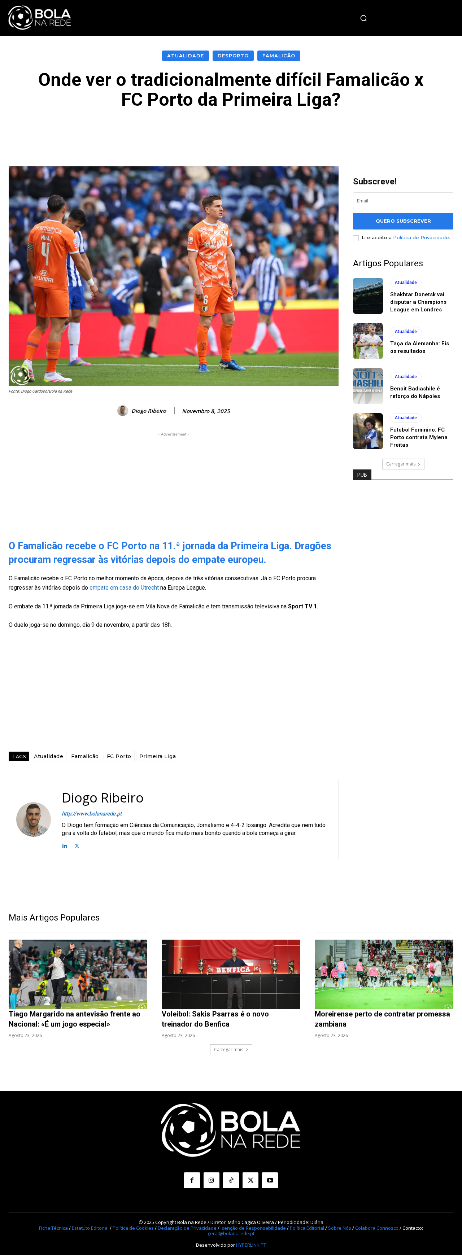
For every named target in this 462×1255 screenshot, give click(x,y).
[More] (393, 131)
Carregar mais (400, 464)
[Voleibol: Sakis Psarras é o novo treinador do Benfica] (231, 974)
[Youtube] (270, 1180)
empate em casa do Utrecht (123, 587)
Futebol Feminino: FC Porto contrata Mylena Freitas (419, 437)
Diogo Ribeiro (148, 410)
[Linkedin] (64, 845)
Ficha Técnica (53, 1227)
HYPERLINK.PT (251, 1244)
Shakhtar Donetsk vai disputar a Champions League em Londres (418, 302)
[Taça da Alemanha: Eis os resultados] (368, 341)
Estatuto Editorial (90, 1227)
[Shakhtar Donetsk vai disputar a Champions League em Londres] (368, 296)
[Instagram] (211, 1180)
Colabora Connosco (376, 1227)
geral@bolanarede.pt (231, 1233)
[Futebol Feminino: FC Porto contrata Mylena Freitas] (368, 431)
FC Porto (119, 756)
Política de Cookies (133, 1227)
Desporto (233, 55)
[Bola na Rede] (39, 18)
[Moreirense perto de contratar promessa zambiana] (384, 974)
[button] (363, 18)
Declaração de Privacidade (187, 1227)
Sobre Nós (339, 1227)
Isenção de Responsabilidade (253, 1227)
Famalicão (278, 55)
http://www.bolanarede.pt (92, 813)
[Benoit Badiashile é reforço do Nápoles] (368, 386)
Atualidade (185, 55)
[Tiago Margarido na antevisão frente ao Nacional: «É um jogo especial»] (78, 974)
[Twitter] (77, 845)
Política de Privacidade (421, 237)
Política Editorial (307, 1227)
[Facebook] (192, 1180)
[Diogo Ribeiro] (123, 410)
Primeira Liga (157, 756)
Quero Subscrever (403, 221)
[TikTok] (231, 1180)
